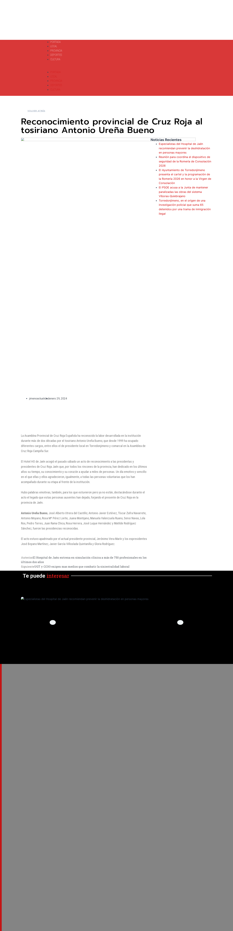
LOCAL (53, 46)
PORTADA (55, 42)
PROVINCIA (56, 50)
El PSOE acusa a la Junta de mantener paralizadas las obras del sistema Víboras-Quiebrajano (183, 192)
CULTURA (55, 59)
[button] (98, 68)
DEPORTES (56, 55)
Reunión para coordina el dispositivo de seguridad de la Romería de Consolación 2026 (185, 161)
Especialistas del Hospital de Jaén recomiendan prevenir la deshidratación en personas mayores (184, 148)
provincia (116, 645)
